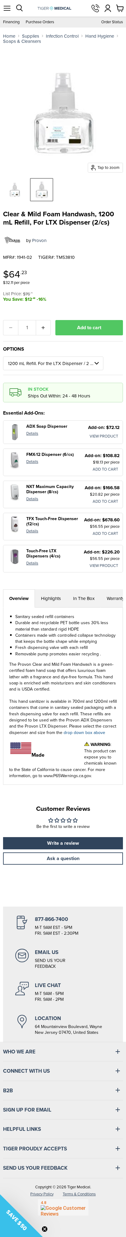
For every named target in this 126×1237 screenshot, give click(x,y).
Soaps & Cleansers (22, 41)
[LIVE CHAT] (63, 992)
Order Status (112, 22)
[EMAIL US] (63, 959)
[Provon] (12, 240)
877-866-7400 (95, 8)
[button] (21, 1215)
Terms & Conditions (79, 1194)
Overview (19, 598)
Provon (39, 240)
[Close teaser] (45, 1229)
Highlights (51, 598)
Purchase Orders (40, 22)
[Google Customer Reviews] (63, 1207)
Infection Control (62, 36)
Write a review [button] (63, 843)
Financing (11, 22)
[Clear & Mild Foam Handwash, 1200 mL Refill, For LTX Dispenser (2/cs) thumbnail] (41, 189)
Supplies (30, 36)
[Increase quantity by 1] (43, 327)
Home (9, 36)
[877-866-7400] (63, 926)
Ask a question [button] (63, 858)
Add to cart (89, 327)
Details (32, 433)
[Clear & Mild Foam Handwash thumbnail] (14, 189)
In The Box (83, 598)
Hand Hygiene (99, 36)
